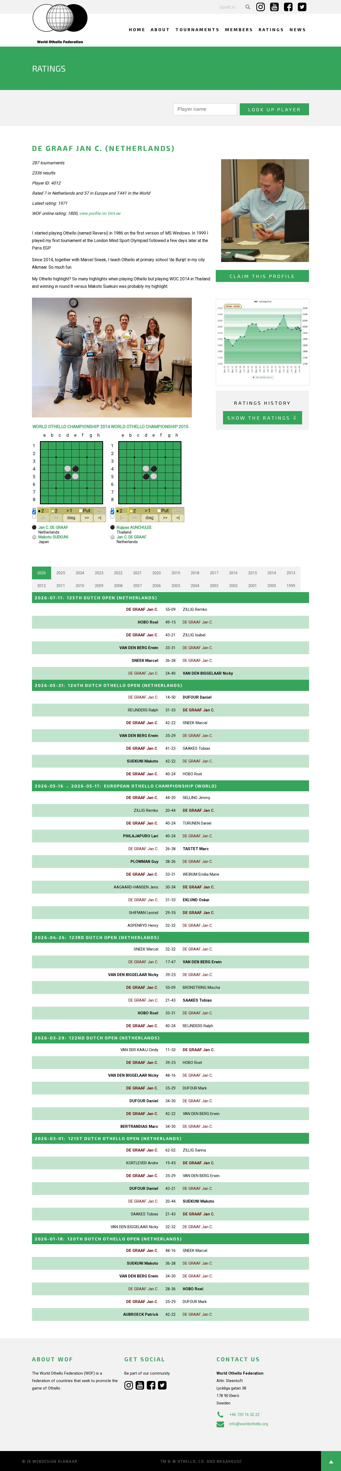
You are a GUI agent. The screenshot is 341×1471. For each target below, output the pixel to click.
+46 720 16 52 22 (244, 1414)
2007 (137, 585)
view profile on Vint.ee (99, 213)
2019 (176, 573)
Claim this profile (262, 276)
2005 (176, 585)
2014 (271, 573)
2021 (137, 573)
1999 (291, 585)
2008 (118, 585)
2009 (99, 585)
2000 (271, 585)
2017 (214, 573)
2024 (80, 573)
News (298, 29)
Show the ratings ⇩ (262, 418)
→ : (126, 785)
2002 (233, 585)
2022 (118, 573)
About (160, 29)
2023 (99, 573)
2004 (195, 585)
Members (239, 29)
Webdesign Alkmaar (55, 1461)
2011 (60, 585)
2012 (41, 585)
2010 (80, 585)
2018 (195, 573)
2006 (156, 585)
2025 (60, 573)
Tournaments (198, 29)
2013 (291, 573)
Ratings (271, 29)
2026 (41, 573)
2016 (233, 573)
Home (137, 29)
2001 (252, 585)
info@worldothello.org (248, 1423)
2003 (214, 585)
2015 (252, 573)
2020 (156, 573)
